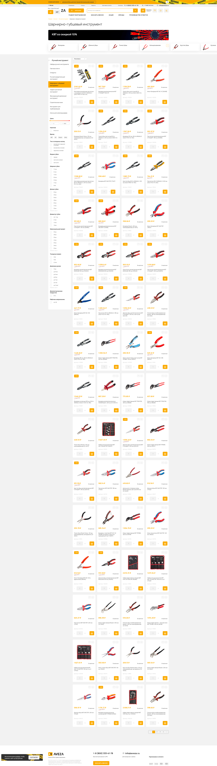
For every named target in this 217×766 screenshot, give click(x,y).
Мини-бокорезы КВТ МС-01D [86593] (82, 313)
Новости (93, 5)
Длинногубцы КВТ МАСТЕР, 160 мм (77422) (157, 489)
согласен (34, 757)
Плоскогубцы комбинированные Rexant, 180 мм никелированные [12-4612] (156, 314)
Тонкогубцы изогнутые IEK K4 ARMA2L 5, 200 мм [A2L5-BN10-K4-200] (108, 138)
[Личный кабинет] (166, 10)
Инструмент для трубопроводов (55, 108)
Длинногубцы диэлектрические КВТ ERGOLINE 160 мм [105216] (108, 578)
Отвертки (53, 73)
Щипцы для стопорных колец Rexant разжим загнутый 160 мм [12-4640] (132, 490)
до (62, 123)
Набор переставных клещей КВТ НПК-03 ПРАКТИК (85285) (132, 578)
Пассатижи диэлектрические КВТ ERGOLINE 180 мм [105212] (132, 270)
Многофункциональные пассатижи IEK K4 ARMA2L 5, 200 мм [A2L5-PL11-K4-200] (84, 183)
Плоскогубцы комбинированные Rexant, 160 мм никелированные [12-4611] (156, 714)
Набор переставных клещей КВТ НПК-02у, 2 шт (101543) (132, 713)
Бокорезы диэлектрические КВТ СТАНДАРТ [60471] (107, 92)
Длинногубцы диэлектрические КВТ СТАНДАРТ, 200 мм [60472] (133, 445)
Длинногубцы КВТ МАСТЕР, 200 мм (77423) (84, 713)
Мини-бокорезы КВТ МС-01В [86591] (155, 358)
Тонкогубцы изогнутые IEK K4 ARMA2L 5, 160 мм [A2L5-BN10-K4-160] (132, 93)
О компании (71, 5)
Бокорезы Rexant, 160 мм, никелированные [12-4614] (130, 226)
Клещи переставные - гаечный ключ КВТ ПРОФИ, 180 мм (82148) (157, 623)
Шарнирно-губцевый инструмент (57, 84)
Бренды (121, 15)
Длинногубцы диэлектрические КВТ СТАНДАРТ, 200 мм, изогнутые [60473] (133, 314)
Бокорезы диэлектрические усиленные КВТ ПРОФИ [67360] (107, 713)
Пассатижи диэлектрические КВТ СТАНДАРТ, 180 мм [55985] (156, 137)
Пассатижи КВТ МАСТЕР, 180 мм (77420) (107, 489)
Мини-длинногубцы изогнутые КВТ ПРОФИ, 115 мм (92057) (132, 358)
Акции (111, 15)
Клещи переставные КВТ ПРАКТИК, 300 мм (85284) (108, 358)
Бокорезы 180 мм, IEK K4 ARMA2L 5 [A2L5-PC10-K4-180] (83, 358)
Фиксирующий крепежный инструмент (58, 97)
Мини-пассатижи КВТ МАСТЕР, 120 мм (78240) (157, 533)
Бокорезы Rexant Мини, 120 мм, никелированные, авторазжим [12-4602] (83, 138)
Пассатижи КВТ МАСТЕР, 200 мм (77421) (83, 623)
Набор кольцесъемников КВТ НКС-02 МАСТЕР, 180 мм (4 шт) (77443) (156, 579)
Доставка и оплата (106, 5)
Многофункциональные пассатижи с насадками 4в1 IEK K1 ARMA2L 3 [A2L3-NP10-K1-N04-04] (84, 93)
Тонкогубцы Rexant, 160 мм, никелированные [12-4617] (82, 445)
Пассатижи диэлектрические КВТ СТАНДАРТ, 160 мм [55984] (83, 226)
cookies (17, 756)
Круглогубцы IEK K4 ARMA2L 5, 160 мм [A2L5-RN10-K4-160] (132, 182)
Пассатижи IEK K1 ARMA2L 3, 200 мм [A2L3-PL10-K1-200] (157, 182)
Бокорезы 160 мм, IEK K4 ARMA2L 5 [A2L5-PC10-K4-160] (132, 137)
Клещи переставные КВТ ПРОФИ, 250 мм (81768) (132, 533)
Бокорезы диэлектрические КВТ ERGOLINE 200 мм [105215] (107, 270)
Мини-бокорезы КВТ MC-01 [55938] (157, 91)
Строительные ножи (56, 102)
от (52, 123)
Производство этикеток (138, 15)
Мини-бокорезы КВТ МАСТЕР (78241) (155, 226)
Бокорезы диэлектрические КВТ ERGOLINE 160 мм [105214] (83, 270)
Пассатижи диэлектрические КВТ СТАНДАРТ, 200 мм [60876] (156, 270)
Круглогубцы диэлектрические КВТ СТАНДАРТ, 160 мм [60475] (84, 489)
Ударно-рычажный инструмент (56, 91)
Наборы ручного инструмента (59, 64)
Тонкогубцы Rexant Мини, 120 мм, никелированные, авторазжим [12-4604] (83, 534)
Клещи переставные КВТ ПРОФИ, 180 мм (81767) (156, 445)
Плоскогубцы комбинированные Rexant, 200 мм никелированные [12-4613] (132, 624)
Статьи (83, 5)
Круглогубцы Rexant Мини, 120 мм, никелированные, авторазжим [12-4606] (132, 669)
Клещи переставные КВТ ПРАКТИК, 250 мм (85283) (132, 402)
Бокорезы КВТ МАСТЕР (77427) (106, 181)
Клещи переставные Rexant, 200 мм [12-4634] (157, 668)
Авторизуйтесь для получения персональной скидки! (78, 2)
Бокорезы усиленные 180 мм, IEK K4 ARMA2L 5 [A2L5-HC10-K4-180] (84, 402)
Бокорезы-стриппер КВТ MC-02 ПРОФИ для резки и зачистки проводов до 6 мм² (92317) (107, 534)
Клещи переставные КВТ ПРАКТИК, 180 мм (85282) (157, 402)
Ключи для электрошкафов (58, 113)
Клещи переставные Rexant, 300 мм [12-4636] (108, 623)
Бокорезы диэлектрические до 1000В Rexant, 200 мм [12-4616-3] (107, 402)
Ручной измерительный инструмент (57, 78)
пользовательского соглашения (71, 761)
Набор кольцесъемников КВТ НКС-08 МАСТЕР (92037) (106, 445)
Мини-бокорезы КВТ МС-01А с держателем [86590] (82, 578)
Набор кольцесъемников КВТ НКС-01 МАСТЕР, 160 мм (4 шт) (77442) (82, 669)
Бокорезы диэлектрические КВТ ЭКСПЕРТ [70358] (107, 226)
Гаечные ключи (55, 68)
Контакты (120, 5)
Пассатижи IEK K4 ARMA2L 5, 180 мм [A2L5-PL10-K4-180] (108, 313)
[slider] (69, 120)
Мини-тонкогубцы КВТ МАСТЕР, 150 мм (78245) (108, 668)
